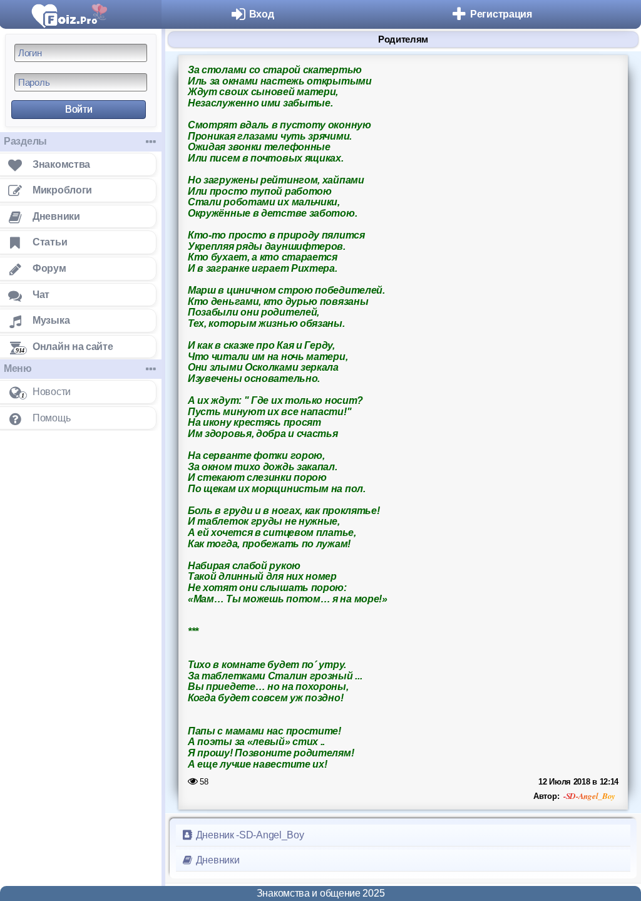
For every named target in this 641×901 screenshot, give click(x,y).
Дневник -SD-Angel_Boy (248, 835)
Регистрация (501, 14)
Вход (261, 14)
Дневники (216, 860)
